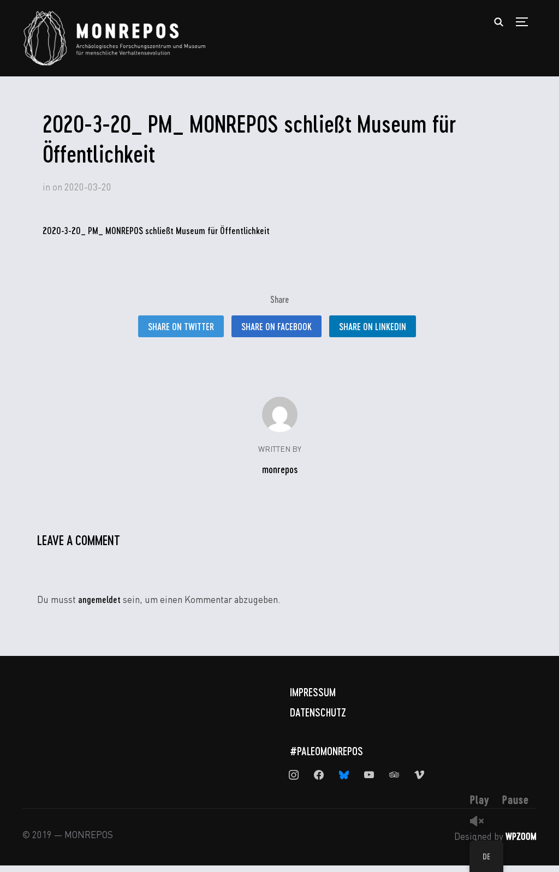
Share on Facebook (276, 326)
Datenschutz (318, 712)
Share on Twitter (181, 326)
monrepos (280, 469)
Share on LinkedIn (372, 326)
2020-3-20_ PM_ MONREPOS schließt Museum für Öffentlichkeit (156, 230)
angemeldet (99, 599)
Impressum (313, 691)
